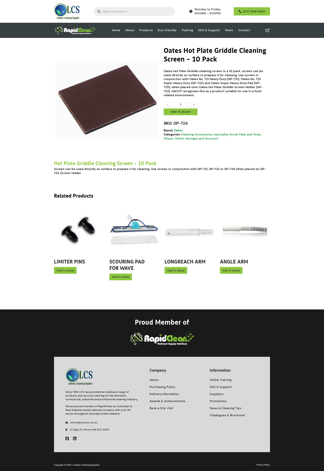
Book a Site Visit (161, 408)
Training (187, 30)
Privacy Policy (263, 464)
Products (146, 30)
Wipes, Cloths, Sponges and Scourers (191, 138)
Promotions (218, 401)
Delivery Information (164, 394)
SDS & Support (209, 30)
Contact (244, 30)
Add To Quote (181, 112)
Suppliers (217, 394)
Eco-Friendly (167, 30)
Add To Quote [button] (65, 270)
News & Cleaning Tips (225, 408)
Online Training (221, 380)
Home (116, 30)
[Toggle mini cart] (267, 30)
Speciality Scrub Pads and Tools (237, 134)
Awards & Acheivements (167, 401)
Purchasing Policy (162, 387)
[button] (156, 51)
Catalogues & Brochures (227, 415)
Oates (178, 130)
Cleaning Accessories (196, 134)
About (129, 30)
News (229, 30)
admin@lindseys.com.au (83, 422)
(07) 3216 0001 (254, 11)
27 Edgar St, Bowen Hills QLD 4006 (89, 429)
